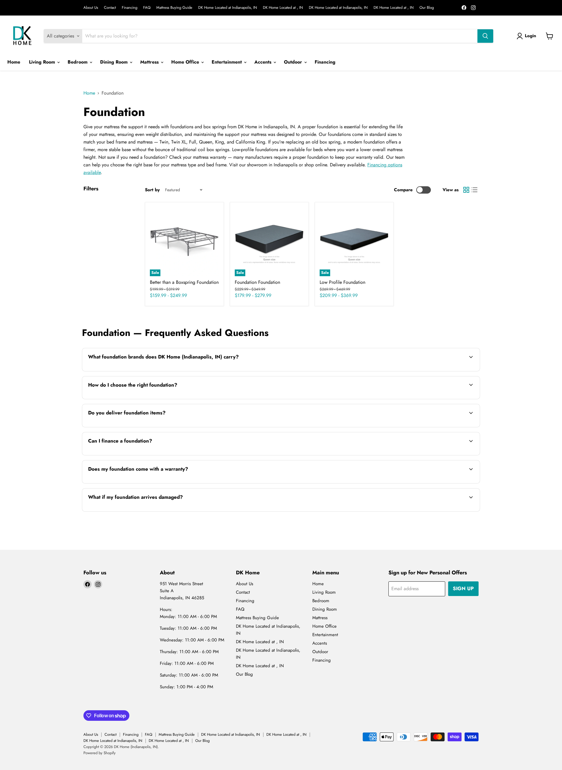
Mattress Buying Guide (174, 8)
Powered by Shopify (99, 753)
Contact (110, 8)
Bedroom (78, 62)
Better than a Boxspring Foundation (184, 282)
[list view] (474, 190)
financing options (133, 454)
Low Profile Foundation (342, 282)
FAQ (146, 8)
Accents (263, 62)
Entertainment (227, 62)
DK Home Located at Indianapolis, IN (227, 8)
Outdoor (294, 62)
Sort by (152, 189)
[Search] (485, 36)
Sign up (463, 588)
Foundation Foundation (257, 282)
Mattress (150, 62)
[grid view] (466, 190)
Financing (129, 8)
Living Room (42, 62)
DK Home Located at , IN (283, 8)
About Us (90, 8)
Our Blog (426, 8)
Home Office (186, 62)
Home (13, 62)
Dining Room (114, 62)
